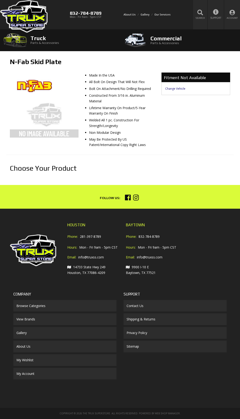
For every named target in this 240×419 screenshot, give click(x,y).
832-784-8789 (149, 236)
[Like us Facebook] (128, 198)
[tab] (60, 40)
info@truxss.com (91, 257)
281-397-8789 (90, 236)
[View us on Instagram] (136, 198)
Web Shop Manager (167, 413)
